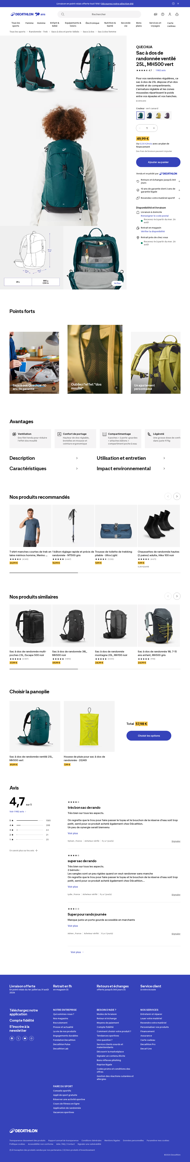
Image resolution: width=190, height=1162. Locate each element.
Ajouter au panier (158, 162)
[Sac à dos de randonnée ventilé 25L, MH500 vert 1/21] (95, 67)
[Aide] (162, 14)
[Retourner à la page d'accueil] (28, 14)
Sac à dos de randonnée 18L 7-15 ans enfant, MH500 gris (157, 653)
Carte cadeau (171, 24)
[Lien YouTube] (25, 1038)
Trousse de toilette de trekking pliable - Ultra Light (114, 553)
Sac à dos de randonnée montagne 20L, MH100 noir (111, 653)
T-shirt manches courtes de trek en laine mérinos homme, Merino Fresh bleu (31, 553)
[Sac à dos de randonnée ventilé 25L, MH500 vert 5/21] (95, 257)
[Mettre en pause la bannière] (173, 3)
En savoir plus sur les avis (22, 850)
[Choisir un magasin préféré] (155, 14)
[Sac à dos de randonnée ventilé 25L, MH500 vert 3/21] (63, 162)
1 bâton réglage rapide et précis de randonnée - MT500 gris (73, 553)
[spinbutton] (146, 128)
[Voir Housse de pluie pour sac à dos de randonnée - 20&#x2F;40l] (89, 726)
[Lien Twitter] (18, 1038)
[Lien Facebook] (12, 1038)
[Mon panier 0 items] (176, 14)
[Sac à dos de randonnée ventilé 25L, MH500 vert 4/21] (31, 257)
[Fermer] (178, 3)
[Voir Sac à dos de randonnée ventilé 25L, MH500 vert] (35, 726)
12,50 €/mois (146, 143)
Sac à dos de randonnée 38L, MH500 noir (70, 653)
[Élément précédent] (168, 496)
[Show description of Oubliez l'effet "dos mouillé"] (116, 387)
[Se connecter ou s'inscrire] (169, 14)
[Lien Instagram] (31, 1038)
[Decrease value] (139, 128)
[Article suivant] (176, 496)
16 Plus (117, 283)
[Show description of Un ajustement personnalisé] (175, 388)
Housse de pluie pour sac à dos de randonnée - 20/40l (85, 758)
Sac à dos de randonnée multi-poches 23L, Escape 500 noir (28, 653)
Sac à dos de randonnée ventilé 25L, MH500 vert (32, 758)
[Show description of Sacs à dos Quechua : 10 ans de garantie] (54, 388)
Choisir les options (149, 735)
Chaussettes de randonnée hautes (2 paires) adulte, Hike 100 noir (159, 553)
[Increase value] (153, 128)
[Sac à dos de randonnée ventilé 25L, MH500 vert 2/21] (31, 67)
